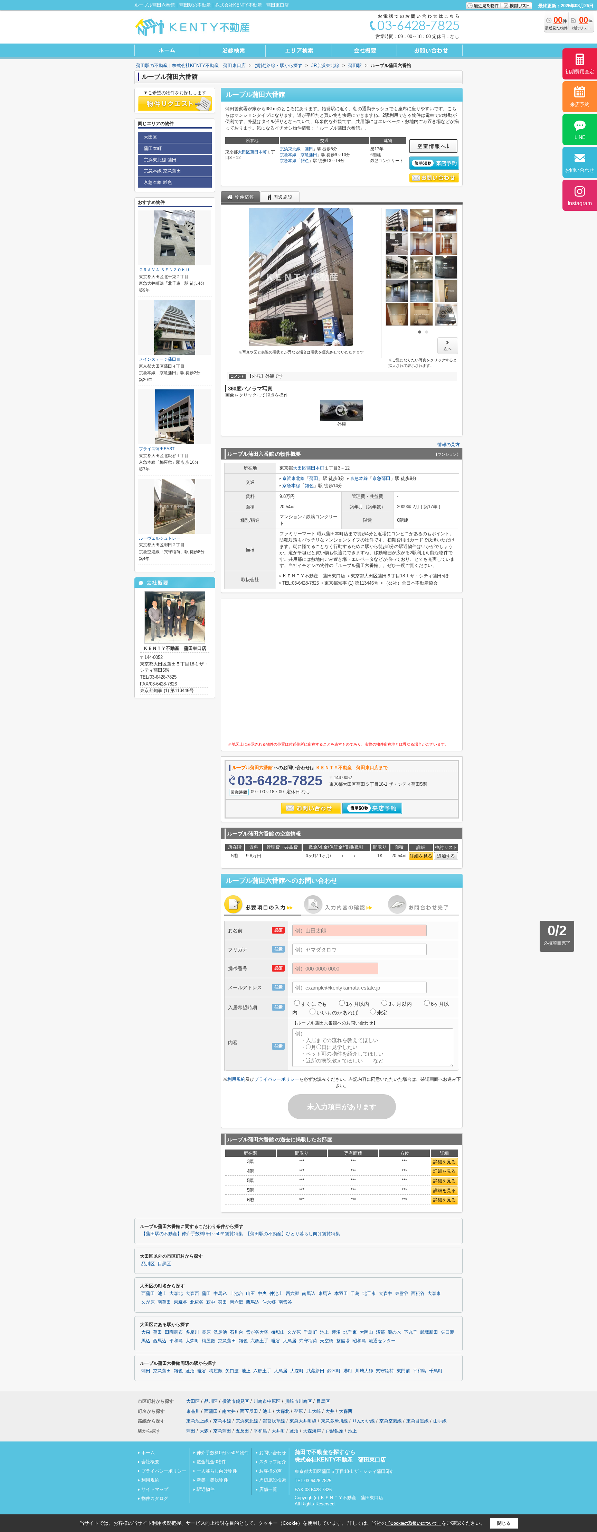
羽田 (222, 1302)
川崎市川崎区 (298, 1401)
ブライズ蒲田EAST (156, 448)
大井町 (278, 1431)
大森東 (434, 1293)
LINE (580, 137)
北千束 (369, 1293)
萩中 (210, 1302)
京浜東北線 (290, 148)
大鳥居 (289, 1341)
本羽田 (341, 1293)
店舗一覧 (268, 1489)
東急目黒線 (417, 1421)
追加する (446, 856)
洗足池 (220, 1332)
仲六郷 (269, 1302)
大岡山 (366, 1332)
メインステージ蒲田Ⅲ (159, 359)
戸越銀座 (334, 1431)
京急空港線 (390, 1421)
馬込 (145, 1341)
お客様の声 (270, 1471)
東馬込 (325, 1293)
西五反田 (249, 1411)
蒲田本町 (258, 152)
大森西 (192, 1293)
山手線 (440, 1421)
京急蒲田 (309, 154)
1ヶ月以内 (357, 1004)
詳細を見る (421, 856)
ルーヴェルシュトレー (159, 538)
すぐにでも (314, 1004)
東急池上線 (197, 1421)
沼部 (380, 1332)
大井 (329, 1411)
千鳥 (355, 1293)
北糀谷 (196, 1302)
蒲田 (309, 148)
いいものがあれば (337, 1012)
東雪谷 (401, 1293)
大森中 (385, 1293)
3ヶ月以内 (400, 1004)
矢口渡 (447, 1332)
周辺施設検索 (272, 1480)
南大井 (229, 1411)
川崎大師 (364, 1371)
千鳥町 (310, 1332)
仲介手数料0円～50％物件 (223, 1452)
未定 (382, 1012)
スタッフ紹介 (272, 1461)
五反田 (242, 1431)
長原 (206, 1332)
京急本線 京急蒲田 (162, 170)
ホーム (148, 1452)
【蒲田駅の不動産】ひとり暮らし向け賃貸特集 (293, 1233)
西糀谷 (418, 1293)
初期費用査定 (579, 71)
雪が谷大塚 (257, 1332)
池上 (162, 1293)
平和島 (176, 1341)
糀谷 (275, 1341)
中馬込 (220, 1293)
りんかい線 (363, 1421)
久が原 (148, 1302)
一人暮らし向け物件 (217, 1471)
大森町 (192, 1341)
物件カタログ (154, 1498)
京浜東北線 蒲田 (160, 159)
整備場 (343, 1341)
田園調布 (174, 1332)
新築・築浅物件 (212, 1480)
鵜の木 (394, 1332)
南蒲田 (164, 1302)
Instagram (580, 203)
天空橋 (326, 1341)
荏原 (298, 1411)
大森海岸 (312, 1431)
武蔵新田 (429, 1332)
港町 (347, 1371)
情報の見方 (448, 444)
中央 (262, 1293)
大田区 (244, 152)
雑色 (305, 160)
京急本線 (288, 154)
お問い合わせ (272, 1452)
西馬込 (252, 1302)
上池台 (236, 1293)
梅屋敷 (208, 1341)
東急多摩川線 (334, 1421)
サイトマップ (154, 1489)
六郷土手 (259, 1341)
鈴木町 (334, 1371)
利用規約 (236, 1079)
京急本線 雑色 (158, 182)
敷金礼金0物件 (211, 1461)
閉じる (504, 1523)
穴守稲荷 (308, 1341)
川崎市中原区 (267, 1401)
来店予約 (579, 104)
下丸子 (410, 1332)
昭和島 (359, 1341)
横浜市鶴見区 (235, 1401)
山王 (250, 1293)
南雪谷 (285, 1302)
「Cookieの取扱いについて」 (414, 1523)
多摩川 (192, 1332)
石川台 (236, 1332)
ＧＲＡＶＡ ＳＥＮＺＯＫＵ (164, 269)
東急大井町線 (303, 1421)
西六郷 (292, 1293)
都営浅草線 (274, 1421)
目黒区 (164, 1263)
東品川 (193, 1411)
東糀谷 (180, 1302)
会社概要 (150, 1461)
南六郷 (236, 1302)
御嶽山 (278, 1332)
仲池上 (276, 1293)
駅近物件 (206, 1489)
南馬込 (308, 1293)
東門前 (403, 1371)
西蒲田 (148, 1293)
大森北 (176, 1293)
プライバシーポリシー (276, 1079)
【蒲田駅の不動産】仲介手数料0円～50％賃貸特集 (192, 1233)
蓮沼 (336, 1332)
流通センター (382, 1341)
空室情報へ (432, 146)
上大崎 (314, 1411)
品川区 (148, 1263)
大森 (145, 1332)
